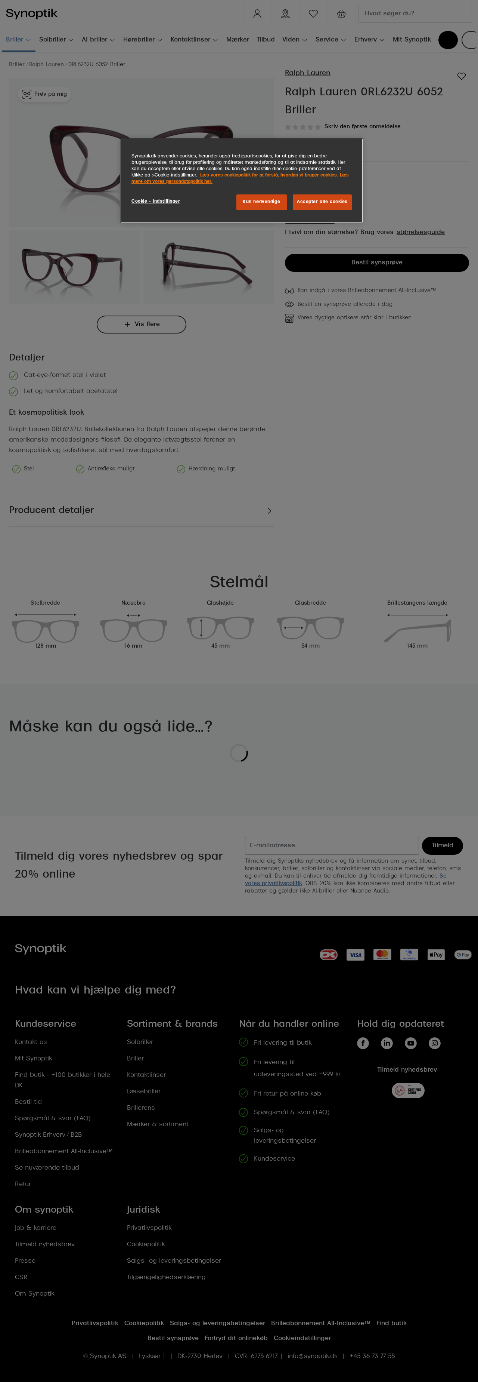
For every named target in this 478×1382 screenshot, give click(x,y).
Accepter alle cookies (322, 202)
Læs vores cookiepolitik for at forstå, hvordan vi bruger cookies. (269, 175)
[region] (241, 180)
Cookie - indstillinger (155, 201)
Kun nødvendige (261, 202)
